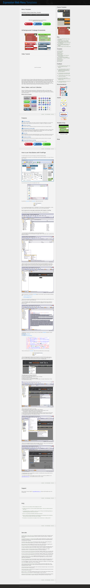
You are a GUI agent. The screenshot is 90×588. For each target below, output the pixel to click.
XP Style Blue (60, 54)
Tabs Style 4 (60, 58)
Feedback (59, 64)
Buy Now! (43, 114)
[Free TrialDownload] (37, 23)
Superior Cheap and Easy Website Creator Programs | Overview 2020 (63, 41)
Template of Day (61, 122)
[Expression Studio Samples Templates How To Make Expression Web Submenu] (63, 30)
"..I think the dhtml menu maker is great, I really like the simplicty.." (64, 76)
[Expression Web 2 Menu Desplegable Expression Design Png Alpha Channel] (63, 13)
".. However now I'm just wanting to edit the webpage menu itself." (32, 506)
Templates (59, 49)
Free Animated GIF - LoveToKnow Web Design (29, 538)
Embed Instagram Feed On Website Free (64, 46)
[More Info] (46, 23)
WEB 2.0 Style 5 (60, 53)
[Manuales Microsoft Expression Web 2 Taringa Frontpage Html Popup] (63, 22)
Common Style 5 (60, 59)
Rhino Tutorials (26, 544)
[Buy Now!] (28, 23)
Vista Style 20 (60, 51)
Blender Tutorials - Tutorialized (26, 571)
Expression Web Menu (42, 20)
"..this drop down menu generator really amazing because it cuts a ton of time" (64, 73)
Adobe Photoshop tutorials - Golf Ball (27, 569)
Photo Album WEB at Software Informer (28, 535)
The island (23, 561)
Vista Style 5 (60, 61)
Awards (59, 97)
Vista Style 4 (60, 52)
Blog (58, 37)
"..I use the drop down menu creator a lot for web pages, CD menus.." (64, 81)
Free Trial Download (47, 114)
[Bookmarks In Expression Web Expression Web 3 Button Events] (44, 37)
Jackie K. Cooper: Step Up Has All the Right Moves (28, 563)
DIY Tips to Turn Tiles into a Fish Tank (28, 551)
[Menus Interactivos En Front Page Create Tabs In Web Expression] (30, 103)
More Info (52, 114)
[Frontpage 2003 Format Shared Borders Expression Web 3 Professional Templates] (31, 37)
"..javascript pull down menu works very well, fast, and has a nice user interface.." (64, 66)
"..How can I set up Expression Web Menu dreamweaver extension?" (32, 513)
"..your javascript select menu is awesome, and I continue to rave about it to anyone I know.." (64, 79)
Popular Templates (61, 7)
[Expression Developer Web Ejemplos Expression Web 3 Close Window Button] (31, 46)
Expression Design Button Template (27, 546)
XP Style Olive (60, 60)
